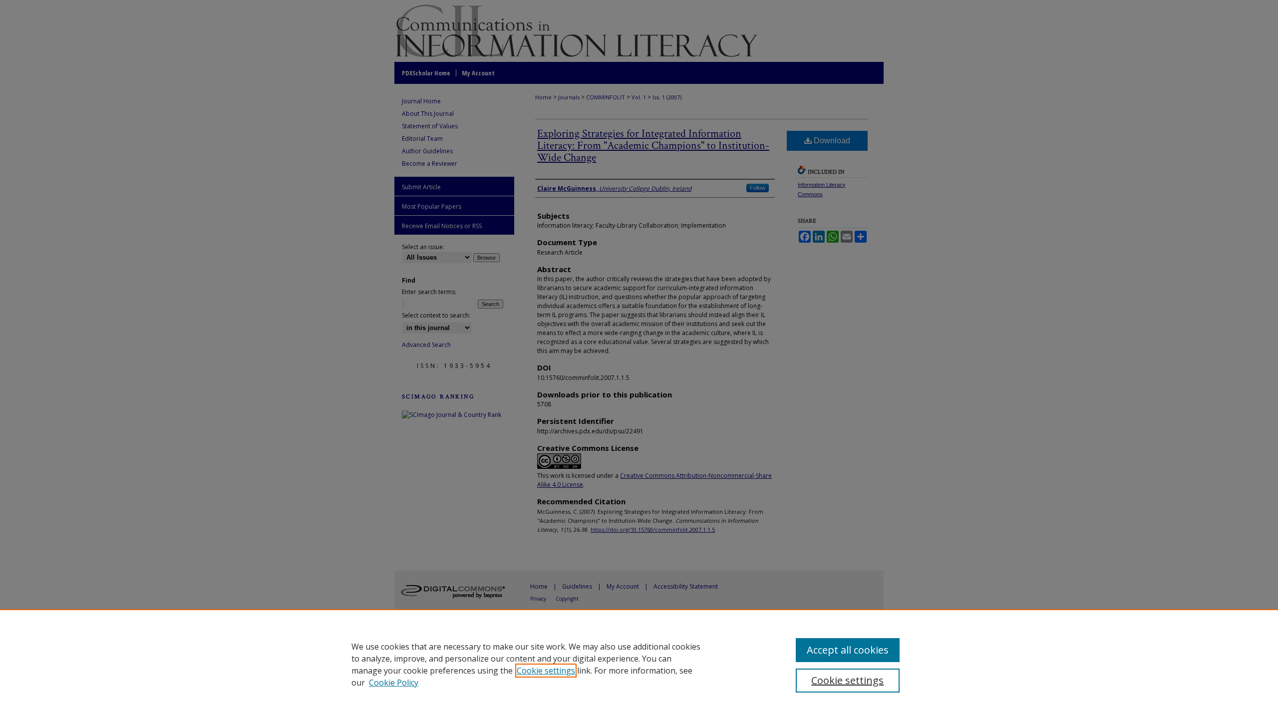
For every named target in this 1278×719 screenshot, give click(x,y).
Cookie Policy (393, 682)
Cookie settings (546, 670)
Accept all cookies (848, 650)
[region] (639, 664)
